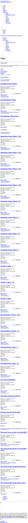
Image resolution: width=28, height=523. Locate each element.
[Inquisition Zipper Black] (5, 79)
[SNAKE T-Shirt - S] (4, 262)
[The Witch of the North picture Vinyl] (10, 478)
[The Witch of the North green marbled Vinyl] (10, 444)
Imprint (4, 497)
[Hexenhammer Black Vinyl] (10, 112)
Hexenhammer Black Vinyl (10, 116)
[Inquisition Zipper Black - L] (5, 213)
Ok (0, 521)
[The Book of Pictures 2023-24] (3, 392)
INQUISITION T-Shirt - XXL (10, 315)
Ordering (2, 73)
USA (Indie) (8, 23)
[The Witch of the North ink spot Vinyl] (8, 462)
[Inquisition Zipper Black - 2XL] (5, 181)
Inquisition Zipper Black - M (10, 234)
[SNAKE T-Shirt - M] (4, 278)
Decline (3, 521)
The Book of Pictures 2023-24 (10, 396)
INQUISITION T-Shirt (8, 100)
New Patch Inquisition (8, 380)
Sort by (4, 71)
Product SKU (3, 72)
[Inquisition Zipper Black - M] (5, 229)
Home (4, 5)
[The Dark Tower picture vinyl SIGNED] (14, 428)
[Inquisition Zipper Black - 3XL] (5, 164)
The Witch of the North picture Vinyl (13, 483)
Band (4, 9)
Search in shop (4, 63)
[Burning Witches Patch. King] (2, 408)
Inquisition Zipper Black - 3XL (11, 169)
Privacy (4, 499)
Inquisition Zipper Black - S (10, 250)
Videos (4, 11)
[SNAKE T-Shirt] (4, 294)
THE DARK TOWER (10, 15)
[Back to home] (6, 2)
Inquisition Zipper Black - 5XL (11, 136)
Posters (7, 20)
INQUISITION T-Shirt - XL (10, 331)
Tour (4, 8)
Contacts (5, 496)
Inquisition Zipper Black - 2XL (11, 185)
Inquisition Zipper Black (9, 84)
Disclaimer (5, 498)
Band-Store (5, 12)
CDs (7, 17)
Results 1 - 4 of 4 (4, 74)
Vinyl (7, 16)
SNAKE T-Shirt (6, 298)
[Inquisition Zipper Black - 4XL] (5, 148)
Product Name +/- (4, 71)
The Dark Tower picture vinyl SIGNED (14, 432)
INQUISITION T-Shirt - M (10, 363)
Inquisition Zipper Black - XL (10, 201)
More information (3, 522)
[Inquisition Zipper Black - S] (5, 246)
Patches (7, 13)
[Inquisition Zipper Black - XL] (5, 197)
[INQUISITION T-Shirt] (4, 96)
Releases (5, 10)
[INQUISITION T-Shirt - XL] (4, 327)
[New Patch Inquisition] (6, 375)
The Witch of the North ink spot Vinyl (13, 466)
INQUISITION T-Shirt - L (9, 347)
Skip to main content (5, 1)
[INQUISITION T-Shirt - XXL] (4, 310)
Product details (4, 94)
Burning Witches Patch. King (10, 412)
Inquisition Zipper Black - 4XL (11, 152)
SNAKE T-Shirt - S (7, 266)
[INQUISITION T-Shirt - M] (4, 359)
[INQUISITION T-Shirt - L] (4, 343)
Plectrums (8, 22)
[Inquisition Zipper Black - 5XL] (5, 132)
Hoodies (7, 19)
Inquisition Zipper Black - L (10, 217)
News (4, 6)
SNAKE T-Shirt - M (7, 282)
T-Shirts (7, 18)
